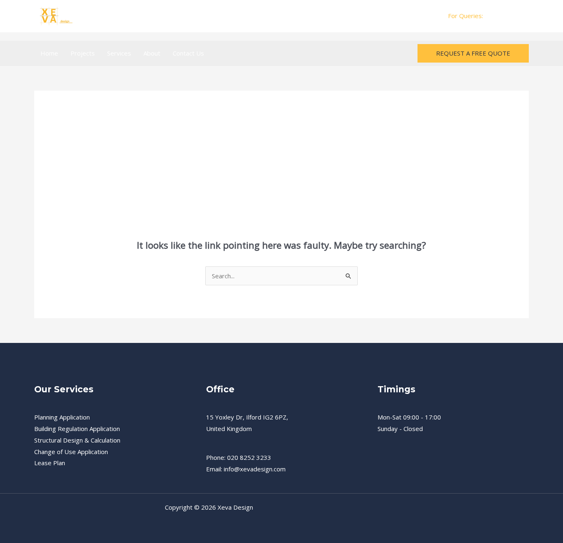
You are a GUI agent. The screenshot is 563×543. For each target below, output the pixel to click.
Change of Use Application (71, 451)
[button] (473, 53)
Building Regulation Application (77, 428)
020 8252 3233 (507, 16)
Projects (82, 53)
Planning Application (62, 417)
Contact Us (188, 53)
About (151, 53)
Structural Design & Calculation (77, 440)
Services (119, 53)
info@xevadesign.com (255, 469)
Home (49, 53)
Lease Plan (49, 463)
